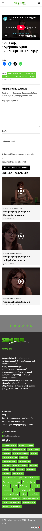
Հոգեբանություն (21, 76)
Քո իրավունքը (15, 502)
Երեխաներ (23, 457)
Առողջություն (7, 76)
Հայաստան (31, 469)
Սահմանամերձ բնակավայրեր (24, 490)
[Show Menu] (3, 3)
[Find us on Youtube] (14, 325)
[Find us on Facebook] (10, 325)
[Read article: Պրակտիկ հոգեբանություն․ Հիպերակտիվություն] (21, 191)
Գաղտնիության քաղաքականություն (17, 418)
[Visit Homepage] (21, 3)
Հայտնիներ (6, 473)
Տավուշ (32, 76)
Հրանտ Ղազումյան (9, 477)
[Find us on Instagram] (19, 325)
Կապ (4, 414)
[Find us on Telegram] (31, 325)
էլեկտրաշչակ (15, 506)
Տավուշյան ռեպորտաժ (31, 498)
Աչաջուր (30, 445)
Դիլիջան (34, 453)
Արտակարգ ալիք (19, 449)
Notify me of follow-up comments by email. (18, 154)
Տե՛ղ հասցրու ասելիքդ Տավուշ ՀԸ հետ (17, 424)
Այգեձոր (22, 445)
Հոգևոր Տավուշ (18, 473)
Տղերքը (5, 502)
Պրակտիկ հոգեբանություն (12, 208)
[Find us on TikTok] (23, 326)
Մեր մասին (6, 411)
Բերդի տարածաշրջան (20, 453)
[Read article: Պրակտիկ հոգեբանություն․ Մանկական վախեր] (21, 281)
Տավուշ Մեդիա (33, 494)
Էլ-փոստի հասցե (8, 141)
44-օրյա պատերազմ (15, 73)
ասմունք (6, 506)
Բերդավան (6, 453)
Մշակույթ (6, 486)
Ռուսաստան (7, 490)
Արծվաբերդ (6, 449)
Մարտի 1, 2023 (6, 79)
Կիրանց (5, 469)
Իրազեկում (33, 465)
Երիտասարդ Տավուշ (9, 461)
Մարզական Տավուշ (31, 477)
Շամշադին (35, 486)
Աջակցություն (30, 73)
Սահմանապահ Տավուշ (10, 494)
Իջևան (24, 465)
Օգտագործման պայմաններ (14, 421)
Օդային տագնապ (29, 502)
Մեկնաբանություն (10, 101)
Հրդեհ (21, 477)
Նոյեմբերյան (24, 486)
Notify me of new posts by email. (14, 162)
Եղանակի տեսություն (10, 457)
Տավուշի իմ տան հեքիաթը (11, 498)
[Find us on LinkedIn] (27, 325)
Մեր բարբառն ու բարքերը (11, 482)
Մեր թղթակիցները (29, 482)
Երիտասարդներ (24, 461)
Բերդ (37, 449)
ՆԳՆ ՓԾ (14, 486)
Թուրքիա (16, 465)
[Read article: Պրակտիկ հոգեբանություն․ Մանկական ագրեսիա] (21, 236)
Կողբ (12, 469)
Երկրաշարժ (6, 465)
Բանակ (30, 449)
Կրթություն (20, 469)
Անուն (4, 131)
